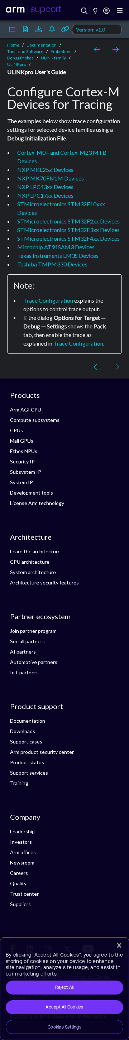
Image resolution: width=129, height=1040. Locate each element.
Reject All (64, 987)
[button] (12, 29)
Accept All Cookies (64, 1007)
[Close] (119, 945)
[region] (64, 988)
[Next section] (114, 50)
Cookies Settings (64, 1027)
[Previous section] (98, 50)
